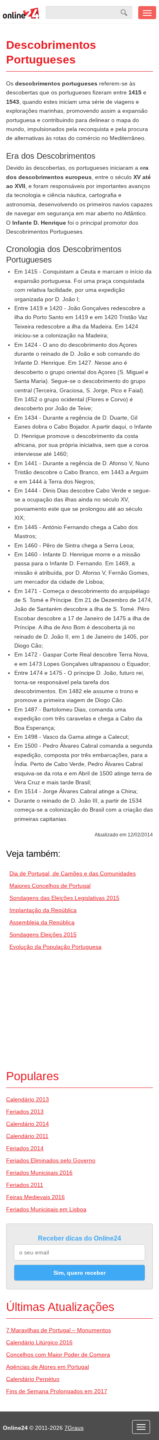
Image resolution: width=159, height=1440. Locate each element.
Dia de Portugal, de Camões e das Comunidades (72, 873)
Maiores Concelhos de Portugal (50, 885)
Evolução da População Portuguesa (55, 946)
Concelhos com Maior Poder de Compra (58, 1354)
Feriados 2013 (25, 1111)
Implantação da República (43, 910)
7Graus (74, 1428)
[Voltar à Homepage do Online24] (21, 12)
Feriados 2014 (25, 1148)
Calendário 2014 (27, 1123)
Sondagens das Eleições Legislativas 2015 (64, 898)
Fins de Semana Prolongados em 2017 (56, 1391)
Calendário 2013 (27, 1099)
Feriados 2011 (24, 1185)
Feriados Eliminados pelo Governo (50, 1160)
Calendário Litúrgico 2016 (39, 1342)
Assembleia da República (42, 922)
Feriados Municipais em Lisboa (46, 1209)
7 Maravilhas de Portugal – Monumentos (58, 1330)
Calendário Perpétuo (33, 1379)
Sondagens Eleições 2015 (43, 934)
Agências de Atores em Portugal (47, 1366)
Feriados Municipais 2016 (39, 1172)
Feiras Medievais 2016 (35, 1197)
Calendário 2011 (27, 1136)
